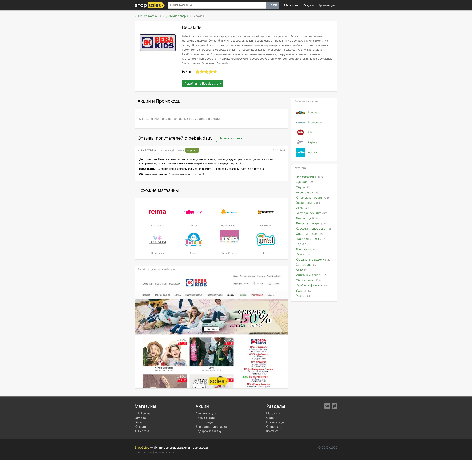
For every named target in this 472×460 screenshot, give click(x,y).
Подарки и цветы (311, 239)
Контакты (273, 431)
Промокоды (204, 422)
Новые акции (205, 418)
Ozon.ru (140, 422)
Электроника (309, 202)
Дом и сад (307, 218)
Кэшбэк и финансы (312, 285)
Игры (302, 208)
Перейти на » (202, 83)
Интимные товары (311, 275)
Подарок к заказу (208, 431)
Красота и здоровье (314, 228)
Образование (308, 280)
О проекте (273, 426)
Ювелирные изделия (313, 259)
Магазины (291, 5)
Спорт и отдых (309, 233)
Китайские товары (312, 197)
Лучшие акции (205, 413)
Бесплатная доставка (211, 426)
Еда (301, 244)
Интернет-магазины (148, 16)
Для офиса (306, 249)
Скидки (308, 5)
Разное (304, 295)
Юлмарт (140, 426)
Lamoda (140, 418)
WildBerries (142, 413)
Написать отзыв (230, 138)
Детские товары (177, 16)
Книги (303, 254)
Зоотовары (306, 264)
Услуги (303, 290)
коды (326, 5)
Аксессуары (307, 192)
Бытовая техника (311, 213)
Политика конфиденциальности (155, 452)
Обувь (303, 187)
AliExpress (142, 431)
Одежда (305, 182)
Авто (302, 270)
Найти (272, 5)
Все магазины (310, 177)
